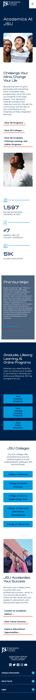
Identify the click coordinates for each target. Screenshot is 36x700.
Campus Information (10, 673)
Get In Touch (6, 681)
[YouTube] (25, 664)
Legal (3, 689)
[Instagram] (21, 664)
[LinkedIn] (10, 664)
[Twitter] (14, 664)
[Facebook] (18, 664)
